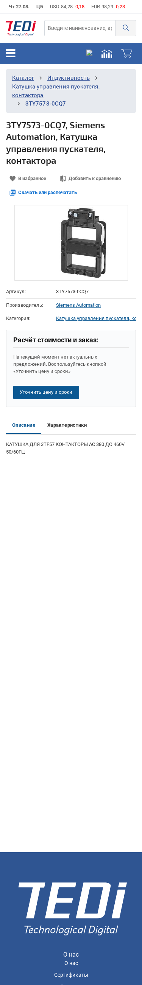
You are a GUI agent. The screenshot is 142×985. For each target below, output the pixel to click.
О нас (71, 963)
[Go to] (21, 28)
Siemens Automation (78, 305)
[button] (125, 28)
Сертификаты (71, 975)
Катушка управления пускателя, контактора (96, 318)
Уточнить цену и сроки (46, 392)
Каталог (23, 78)
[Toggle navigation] (11, 53)
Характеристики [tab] (67, 425)
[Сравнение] (106, 53)
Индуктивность (68, 78)
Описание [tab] (23, 425)
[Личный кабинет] (89, 53)
